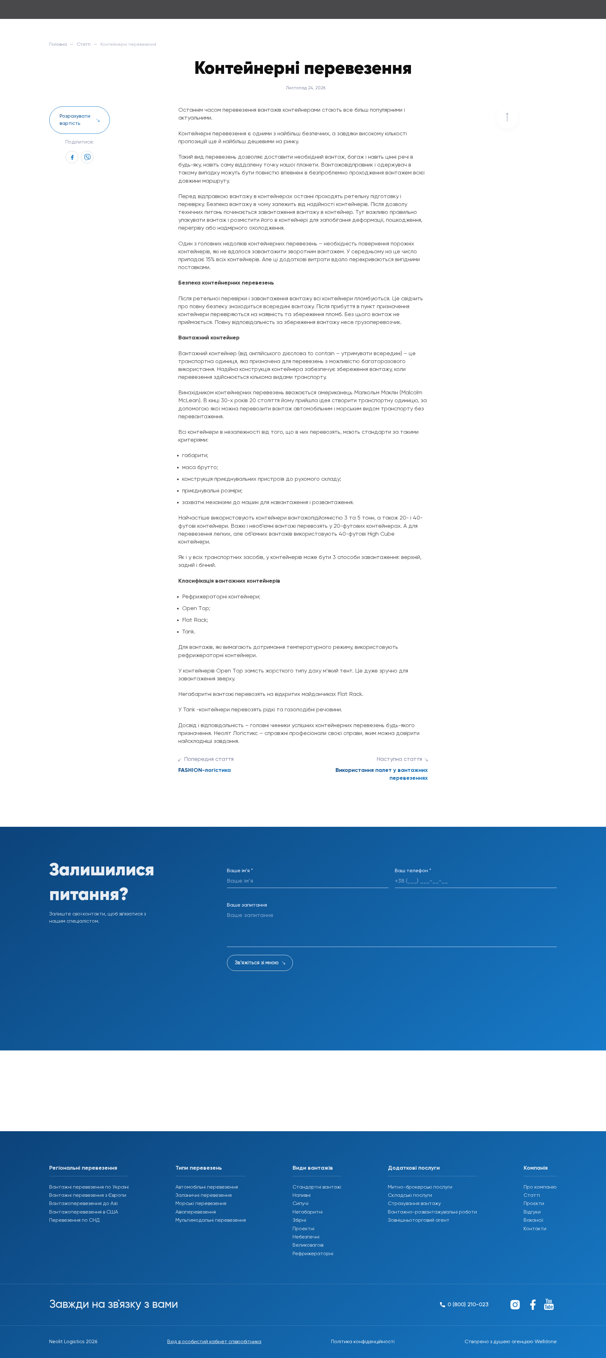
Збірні (299, 1220)
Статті (84, 44)
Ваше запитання (247, 905)
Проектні (303, 1229)
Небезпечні (306, 1237)
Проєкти (534, 1203)
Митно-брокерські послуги (420, 1187)
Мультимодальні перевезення (210, 1220)
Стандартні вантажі (317, 1187)
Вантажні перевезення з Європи (87, 1195)
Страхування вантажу (414, 1203)
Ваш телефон (413, 870)
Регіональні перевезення (83, 1168)
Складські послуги (410, 1195)
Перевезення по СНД (74, 1220)
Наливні (302, 1195)
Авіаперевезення (195, 1212)
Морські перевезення (200, 1203)
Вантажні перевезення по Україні (89, 1187)
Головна (58, 44)
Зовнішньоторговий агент (418, 1220)
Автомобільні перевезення (206, 1187)
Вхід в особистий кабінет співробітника (214, 1341)
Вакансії (533, 1220)
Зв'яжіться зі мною (257, 963)
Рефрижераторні (313, 1253)
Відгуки (532, 1212)
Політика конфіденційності (363, 1341)
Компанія (536, 1168)
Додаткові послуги (414, 1168)
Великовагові (308, 1245)
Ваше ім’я (240, 870)
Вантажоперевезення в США (83, 1212)
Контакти (535, 1229)
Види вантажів (313, 1168)
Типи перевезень (198, 1168)
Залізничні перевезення (203, 1195)
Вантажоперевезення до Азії (83, 1203)
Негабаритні (308, 1212)
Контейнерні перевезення (212, 134)
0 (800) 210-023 (534, 12)
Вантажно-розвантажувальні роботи (432, 1212)
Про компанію (540, 1187)
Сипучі (300, 1203)
